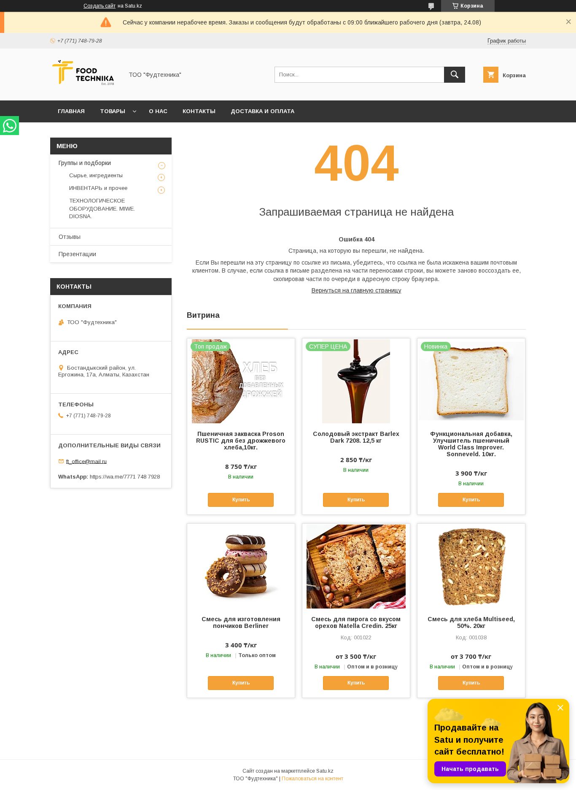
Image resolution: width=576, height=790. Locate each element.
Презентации (77, 254)
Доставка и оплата (262, 111)
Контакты (199, 111)
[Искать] (454, 75)
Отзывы (70, 236)
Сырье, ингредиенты (96, 175)
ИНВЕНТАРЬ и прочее (98, 188)
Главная (71, 111)
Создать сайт (99, 6)
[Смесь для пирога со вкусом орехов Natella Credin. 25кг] (356, 566)
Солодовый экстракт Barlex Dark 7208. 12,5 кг (356, 437)
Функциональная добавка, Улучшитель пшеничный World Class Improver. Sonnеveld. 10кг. (471, 443)
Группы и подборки (85, 163)
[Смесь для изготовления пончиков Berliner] (241, 566)
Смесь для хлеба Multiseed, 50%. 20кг (471, 622)
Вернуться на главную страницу (356, 290)
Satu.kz (325, 771)
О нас (158, 111)
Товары (112, 111)
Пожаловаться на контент (312, 779)
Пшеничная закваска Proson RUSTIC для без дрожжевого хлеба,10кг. (240, 440)
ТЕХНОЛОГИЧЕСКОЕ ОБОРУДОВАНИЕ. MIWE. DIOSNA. (102, 208)
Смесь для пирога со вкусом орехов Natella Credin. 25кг (356, 622)
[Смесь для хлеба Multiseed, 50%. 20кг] (471, 566)
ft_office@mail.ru (86, 461)
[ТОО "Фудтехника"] (84, 89)
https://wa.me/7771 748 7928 (125, 476)
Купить (241, 500)
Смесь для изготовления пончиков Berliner (241, 622)
